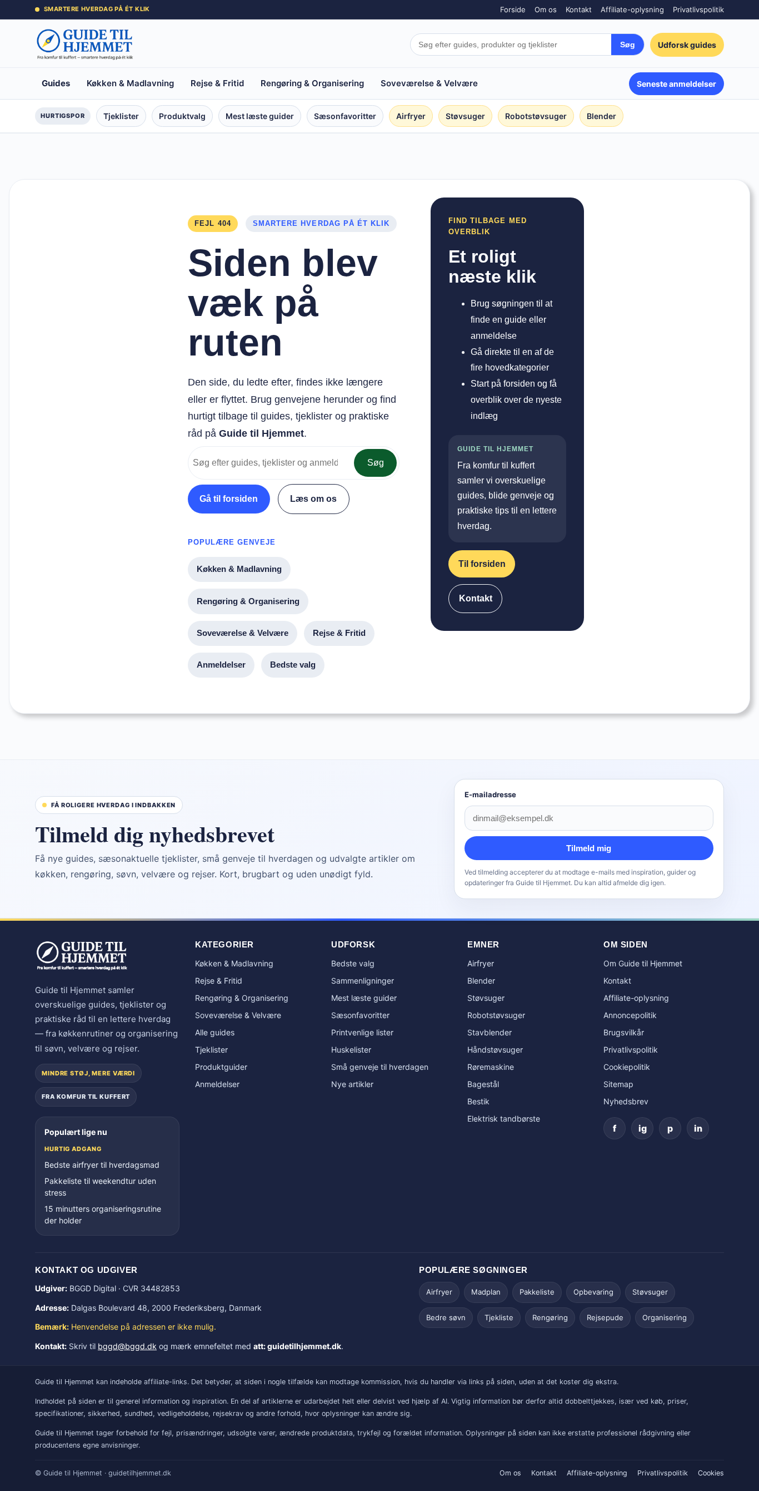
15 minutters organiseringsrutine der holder (102, 1214)
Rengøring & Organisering (312, 83)
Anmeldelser (221, 664)
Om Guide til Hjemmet (642, 963)
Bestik (478, 1101)
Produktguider (221, 1067)
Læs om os (313, 498)
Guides (56, 83)
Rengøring (550, 1317)
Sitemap (618, 1084)
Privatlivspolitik (698, 9)
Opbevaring (593, 1291)
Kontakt (579, 9)
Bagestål (483, 1084)
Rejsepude (605, 1317)
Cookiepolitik (626, 1067)
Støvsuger (465, 116)
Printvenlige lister (362, 1032)
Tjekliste (499, 1317)
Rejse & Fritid (217, 83)
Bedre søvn (446, 1317)
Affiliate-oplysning (632, 9)
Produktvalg (182, 116)
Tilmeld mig (588, 848)
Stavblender (489, 1032)
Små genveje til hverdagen (379, 1067)
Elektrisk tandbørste (503, 1118)
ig (642, 1128)
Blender (601, 116)
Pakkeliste (537, 1291)
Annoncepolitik (630, 1015)
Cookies (711, 1473)
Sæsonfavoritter (345, 116)
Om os (546, 9)
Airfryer (411, 116)
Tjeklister (121, 116)
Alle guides (214, 1032)
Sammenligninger (362, 980)
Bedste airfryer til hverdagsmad (101, 1164)
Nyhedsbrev (625, 1101)
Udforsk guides (687, 45)
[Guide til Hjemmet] (85, 44)
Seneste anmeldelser (676, 83)
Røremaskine (490, 1067)
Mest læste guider (260, 116)
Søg (627, 44)
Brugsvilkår (623, 1032)
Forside (513, 9)
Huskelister (351, 1049)
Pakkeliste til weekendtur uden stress (100, 1186)
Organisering (664, 1317)
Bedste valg (293, 664)
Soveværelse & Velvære (429, 83)
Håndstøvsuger (495, 1049)
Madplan (486, 1291)
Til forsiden (482, 564)
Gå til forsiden (228, 498)
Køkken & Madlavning (130, 83)
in (698, 1128)
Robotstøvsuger (536, 116)
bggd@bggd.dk (127, 1346)
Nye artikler (352, 1084)
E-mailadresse (490, 794)
